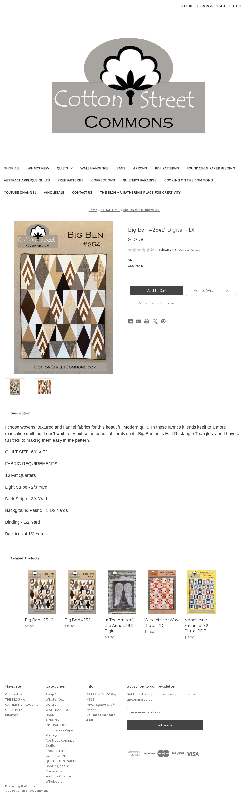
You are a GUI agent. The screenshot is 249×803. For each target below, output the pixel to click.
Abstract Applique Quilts (27, 180)
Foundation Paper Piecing (211, 168)
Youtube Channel (20, 192)
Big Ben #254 (77, 619)
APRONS (140, 168)
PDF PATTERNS (167, 168)
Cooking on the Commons (188, 180)
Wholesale (54, 192)
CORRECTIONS (103, 180)
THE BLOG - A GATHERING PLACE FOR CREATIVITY (140, 192)
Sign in (203, 6)
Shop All (12, 168)
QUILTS (62, 168)
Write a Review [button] (189, 250)
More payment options (157, 303)
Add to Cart (82, 596)
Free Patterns (71, 180)
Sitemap (11, 715)
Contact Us (82, 192)
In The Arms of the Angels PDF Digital (120, 625)
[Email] (138, 321)
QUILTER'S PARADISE (140, 180)
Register (222, 6)
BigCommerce (30, 786)
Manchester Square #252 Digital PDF (196, 625)
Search (186, 6)
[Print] (146, 321)
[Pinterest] (163, 321)
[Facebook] (130, 321)
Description (20, 413)
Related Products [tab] (25, 558)
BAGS (120, 168)
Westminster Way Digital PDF (161, 622)
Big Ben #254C (39, 619)
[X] (155, 321)
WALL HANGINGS (94, 168)
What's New (38, 168)
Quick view (42, 592)
